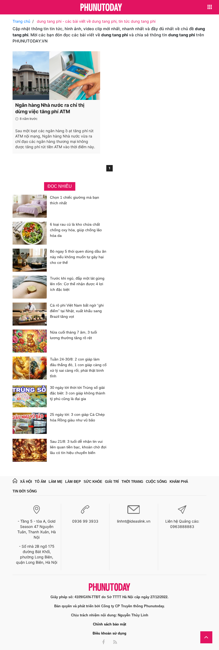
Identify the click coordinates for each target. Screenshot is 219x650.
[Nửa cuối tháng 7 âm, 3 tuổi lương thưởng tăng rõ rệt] (30, 341)
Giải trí (112, 482)
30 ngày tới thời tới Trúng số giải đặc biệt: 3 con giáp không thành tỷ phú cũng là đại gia (77, 393)
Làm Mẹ (55, 482)
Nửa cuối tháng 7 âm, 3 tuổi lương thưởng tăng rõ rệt (73, 335)
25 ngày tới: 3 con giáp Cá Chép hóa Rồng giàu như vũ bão (77, 417)
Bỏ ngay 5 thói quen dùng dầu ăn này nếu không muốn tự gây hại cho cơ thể (78, 257)
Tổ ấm (40, 482)
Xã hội (26, 482)
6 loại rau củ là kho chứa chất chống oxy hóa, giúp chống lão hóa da (76, 230)
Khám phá (179, 482)
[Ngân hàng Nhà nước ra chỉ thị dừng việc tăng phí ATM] (56, 75)
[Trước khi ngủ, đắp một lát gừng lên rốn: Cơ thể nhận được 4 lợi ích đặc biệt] (30, 287)
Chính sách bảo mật (109, 624)
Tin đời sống (25, 491)
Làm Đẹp (73, 482)
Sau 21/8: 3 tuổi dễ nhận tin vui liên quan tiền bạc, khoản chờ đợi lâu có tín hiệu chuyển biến (78, 447)
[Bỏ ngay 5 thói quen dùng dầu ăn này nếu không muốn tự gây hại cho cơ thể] (30, 260)
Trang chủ (21, 21)
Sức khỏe (93, 482)
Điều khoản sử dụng (109, 633)
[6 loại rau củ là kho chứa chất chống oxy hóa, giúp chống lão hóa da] (30, 233)
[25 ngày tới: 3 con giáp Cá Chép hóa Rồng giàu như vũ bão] (30, 423)
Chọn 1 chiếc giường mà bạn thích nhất (74, 200)
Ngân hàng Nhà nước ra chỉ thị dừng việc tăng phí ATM (49, 108)
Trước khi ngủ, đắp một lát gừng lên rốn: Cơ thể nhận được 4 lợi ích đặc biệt (77, 284)
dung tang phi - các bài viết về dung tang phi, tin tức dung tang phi (96, 21)
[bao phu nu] (101, 7)
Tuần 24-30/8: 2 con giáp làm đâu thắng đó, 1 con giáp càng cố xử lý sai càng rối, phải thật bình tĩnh (78, 367)
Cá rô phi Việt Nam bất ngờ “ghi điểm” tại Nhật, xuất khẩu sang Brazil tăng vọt (77, 311)
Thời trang (132, 482)
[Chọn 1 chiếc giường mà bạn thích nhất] (30, 206)
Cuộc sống (156, 482)
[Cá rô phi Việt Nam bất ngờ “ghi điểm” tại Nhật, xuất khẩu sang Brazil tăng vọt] (30, 314)
